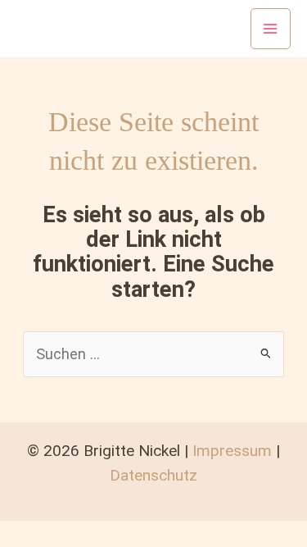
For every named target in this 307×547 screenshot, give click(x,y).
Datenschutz (153, 475)
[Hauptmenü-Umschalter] (271, 28)
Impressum (232, 450)
